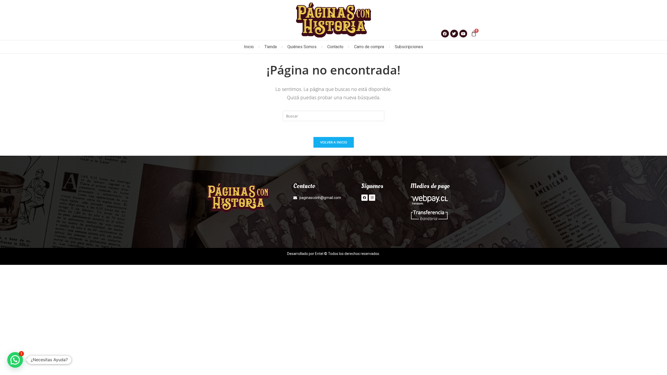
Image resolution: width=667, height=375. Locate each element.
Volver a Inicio (333, 142)
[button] (15, 360)
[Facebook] (364, 198)
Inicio (249, 46)
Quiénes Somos (302, 46)
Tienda (270, 46)
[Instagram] (372, 198)
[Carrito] (474, 33)
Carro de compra (369, 46)
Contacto (335, 46)
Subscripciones (409, 46)
